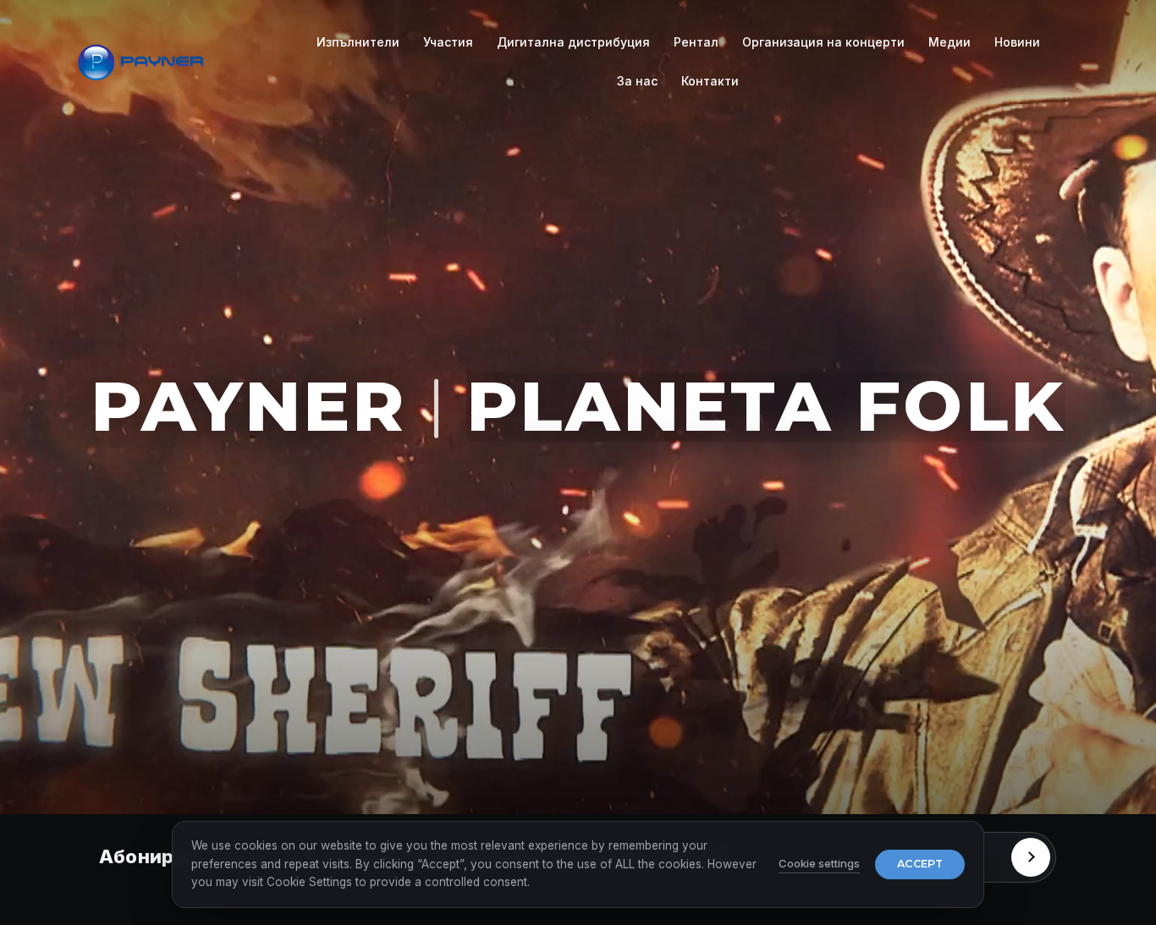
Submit (1030, 857)
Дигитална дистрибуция (573, 42)
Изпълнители (358, 42)
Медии (949, 42)
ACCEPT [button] (920, 863)
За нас (637, 81)
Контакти (710, 81)
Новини (1017, 42)
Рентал (696, 42)
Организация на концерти (823, 42)
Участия (448, 42)
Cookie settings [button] (819, 863)
